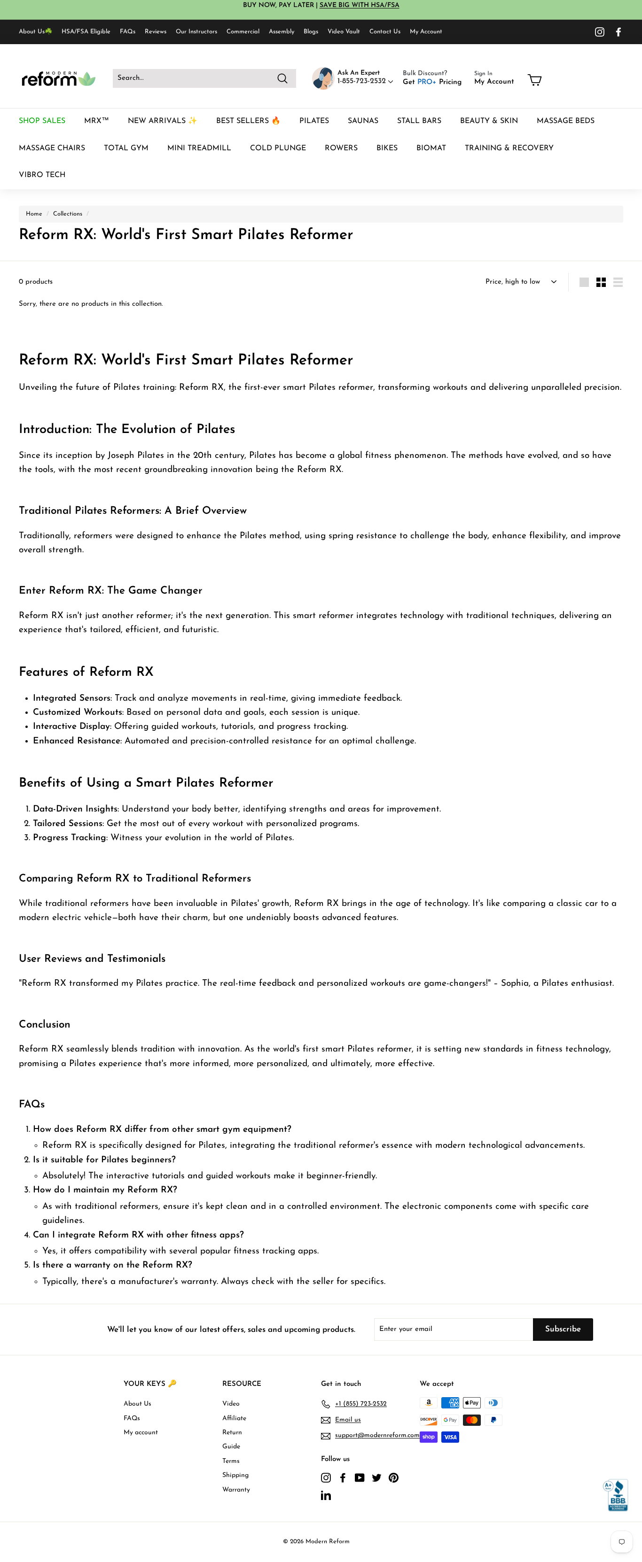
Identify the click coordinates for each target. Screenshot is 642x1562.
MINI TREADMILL (199, 148)
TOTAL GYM (126, 148)
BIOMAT (431, 148)
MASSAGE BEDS (566, 121)
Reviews (155, 32)
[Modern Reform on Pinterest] (394, 1477)
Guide (231, 1446)
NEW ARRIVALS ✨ (162, 121)
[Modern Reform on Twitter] (377, 1477)
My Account (426, 32)
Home (34, 214)
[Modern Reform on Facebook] (618, 32)
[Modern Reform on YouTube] (360, 1477)
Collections (67, 214)
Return (232, 1432)
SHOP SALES (42, 121)
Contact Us (384, 32)
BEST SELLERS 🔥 (248, 121)
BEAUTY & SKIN (489, 121)
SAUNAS (363, 121)
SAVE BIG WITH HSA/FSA (359, 5)
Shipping (235, 1475)
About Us (137, 1403)
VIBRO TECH (42, 175)
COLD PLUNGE (278, 148)
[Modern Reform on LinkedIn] (326, 1495)
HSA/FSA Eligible (86, 32)
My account (141, 1432)
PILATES (314, 121)
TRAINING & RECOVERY (509, 148)
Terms (231, 1461)
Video (231, 1403)
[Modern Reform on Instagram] (599, 32)
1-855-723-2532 (362, 81)
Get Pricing (432, 82)
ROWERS (341, 148)
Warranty (236, 1489)
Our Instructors (196, 32)
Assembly (281, 32)
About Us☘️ (35, 32)
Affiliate (234, 1418)
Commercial (243, 32)
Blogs (311, 32)
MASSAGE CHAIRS (52, 148)
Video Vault (344, 32)
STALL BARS (419, 121)
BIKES (387, 148)
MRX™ (96, 121)
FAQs (127, 32)
